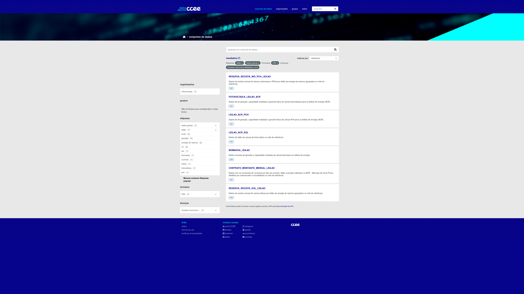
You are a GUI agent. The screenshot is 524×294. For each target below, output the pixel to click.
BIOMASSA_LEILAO (239, 150)
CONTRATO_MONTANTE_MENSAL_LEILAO (252, 167)
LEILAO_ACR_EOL (238, 132)
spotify (248, 229)
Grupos (295, 8)
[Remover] (258, 63)
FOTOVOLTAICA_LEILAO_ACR (244, 96)
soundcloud (250, 233)
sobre (184, 226)
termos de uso (188, 229)
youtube (248, 236)
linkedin (228, 229)
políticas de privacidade (192, 233)
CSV (231, 88)
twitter (227, 236)
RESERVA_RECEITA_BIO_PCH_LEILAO (250, 76)
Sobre (304, 8)
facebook (229, 233)
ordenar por (302, 58)
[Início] (184, 36)
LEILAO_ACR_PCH (239, 114)
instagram (249, 226)
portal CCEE (230, 226)
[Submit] (335, 8)
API (270, 206)
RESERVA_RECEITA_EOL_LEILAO (247, 188)
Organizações (282, 8)
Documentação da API (284, 206)
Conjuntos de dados (263, 8)
